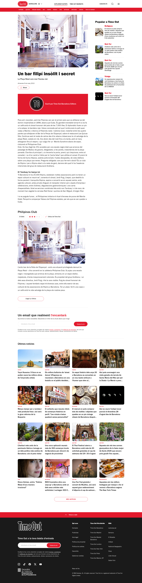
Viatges (81, 9)
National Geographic (115, 547)
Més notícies (71, 499)
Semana (111, 533)
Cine (60, 9)
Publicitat (75, 533)
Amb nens (74, 9)
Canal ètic (75, 551)
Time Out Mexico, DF (97, 558)
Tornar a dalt (73, 515)
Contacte (75, 528)
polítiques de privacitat (69, 330)
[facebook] (30, 564)
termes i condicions (55, 330)
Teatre (49, 9)
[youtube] (40, 564)
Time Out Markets (76, 4)
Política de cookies (78, 547)
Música (55, 9)
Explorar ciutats (60, 4)
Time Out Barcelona (96, 528)
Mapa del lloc (76, 568)
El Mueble (111, 537)
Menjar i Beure (36, 9)
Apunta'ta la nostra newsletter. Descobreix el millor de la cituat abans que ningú (44, 319)
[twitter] (35, 564)
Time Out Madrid (95, 533)
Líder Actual (112, 556)
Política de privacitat (78, 542)
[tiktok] (24, 564)
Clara (110, 551)
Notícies (21, 9)
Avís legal (75, 537)
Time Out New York (96, 549)
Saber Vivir (111, 560)
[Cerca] (112, 4)
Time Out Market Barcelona (95, 539)
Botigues (66, 9)
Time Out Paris (95, 553)
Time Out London (96, 544)
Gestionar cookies (78, 556)
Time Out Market (90, 9)
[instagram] (19, 564)
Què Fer (28, 9)
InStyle (110, 542)
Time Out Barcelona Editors (65, 104)
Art (44, 9)
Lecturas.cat (112, 528)
